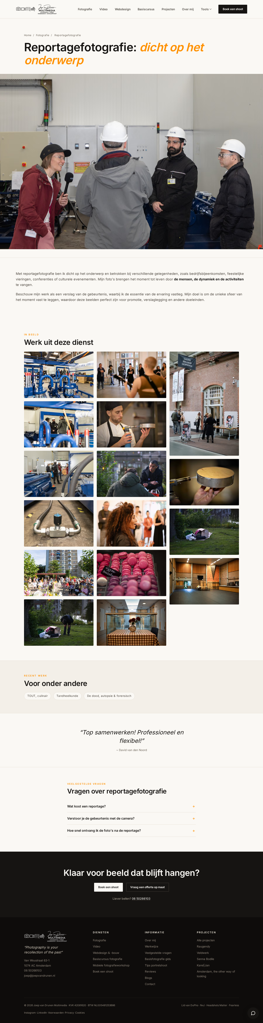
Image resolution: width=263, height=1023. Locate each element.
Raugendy (203, 946)
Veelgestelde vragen (158, 952)
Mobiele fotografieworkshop (111, 965)
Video (103, 9)
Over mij (188, 9)
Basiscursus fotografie (107, 959)
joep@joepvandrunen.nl (39, 975)
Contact (150, 984)
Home (27, 35)
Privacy (69, 1012)
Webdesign (122, 9)
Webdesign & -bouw (106, 952)
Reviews (150, 971)
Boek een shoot (233, 9)
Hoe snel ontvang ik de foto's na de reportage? (104, 830)
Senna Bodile (205, 959)
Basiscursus (146, 9)
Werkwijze (151, 946)
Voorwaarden (56, 1012)
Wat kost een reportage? (86, 806)
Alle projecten (206, 940)
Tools (205, 9)
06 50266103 (141, 898)
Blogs (148, 977)
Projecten (168, 9)
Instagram (30, 1012)
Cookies (80, 1012)
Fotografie (85, 9)
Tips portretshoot (156, 965)
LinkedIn (42, 1012)
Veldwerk (203, 952)
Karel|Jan (203, 965)
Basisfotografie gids (158, 959)
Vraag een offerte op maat (147, 887)
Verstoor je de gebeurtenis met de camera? (101, 818)
